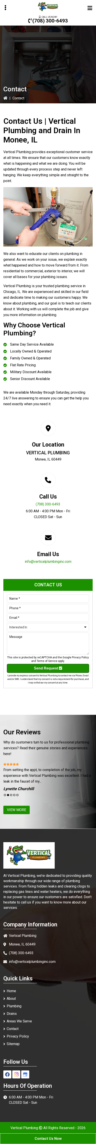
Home (11, 991)
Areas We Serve (19, 1021)
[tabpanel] (48, 776)
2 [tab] (8, 795)
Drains (12, 1014)
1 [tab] (5, 795)
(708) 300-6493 (50, 21)
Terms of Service (47, 661)
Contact (13, 1029)
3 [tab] (11, 795)
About (11, 998)
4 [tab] (14, 795)
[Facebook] (7, 1074)
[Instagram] (16, 1074)
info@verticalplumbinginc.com (48, 561)
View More (16, 810)
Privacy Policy (80, 657)
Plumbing (14, 1006)
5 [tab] (17, 795)
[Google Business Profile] (25, 1074)
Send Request (46, 668)
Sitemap (13, 1044)
